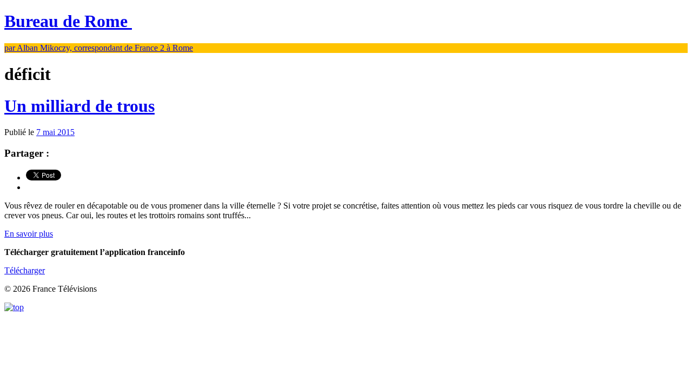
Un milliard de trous (79, 106)
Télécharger (24, 270)
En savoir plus (28, 233)
